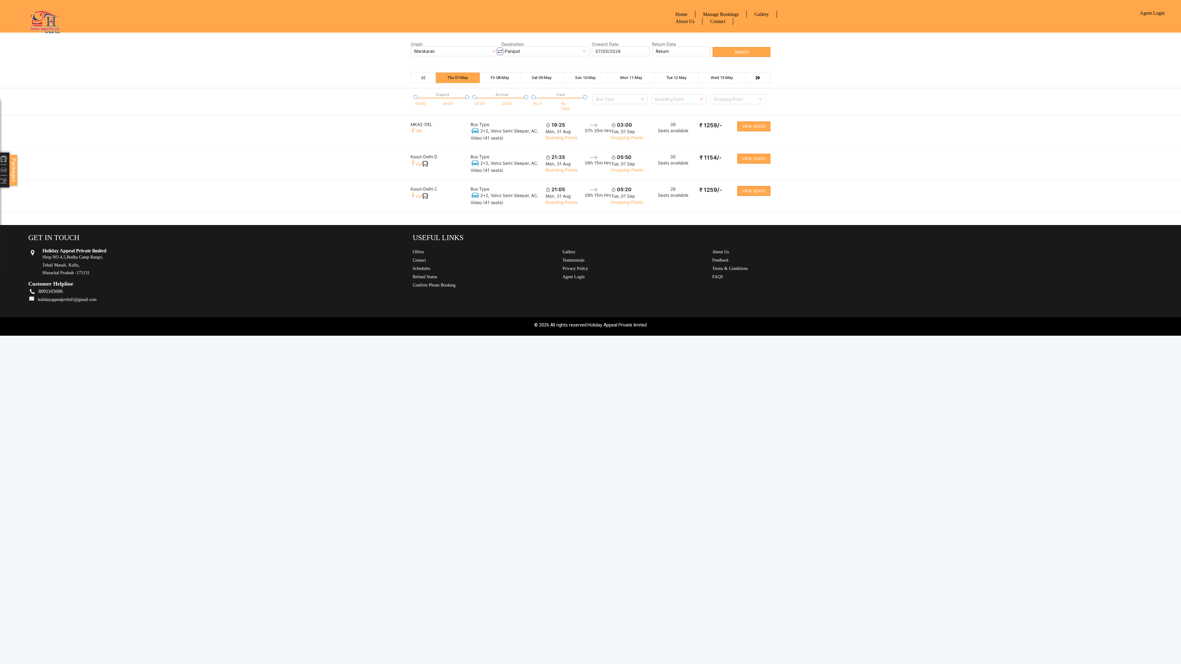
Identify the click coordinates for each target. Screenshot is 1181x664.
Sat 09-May (541, 77)
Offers (418, 252)
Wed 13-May (722, 77)
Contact (717, 21)
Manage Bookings (721, 14)
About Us (684, 21)
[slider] (414, 96)
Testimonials (573, 260)
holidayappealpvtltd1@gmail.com (67, 299)
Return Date (664, 44)
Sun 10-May (585, 77)
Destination (512, 44)
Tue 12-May (676, 77)
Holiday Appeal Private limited (617, 325)
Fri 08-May (500, 77)
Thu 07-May (457, 77)
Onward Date (605, 44)
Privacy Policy (575, 268)
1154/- (711, 157)
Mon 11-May (631, 77)
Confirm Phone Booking (434, 285)
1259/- (710, 125)
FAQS (717, 277)
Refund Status (425, 277)
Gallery (761, 14)
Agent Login (1152, 13)
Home (681, 14)
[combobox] (620, 99)
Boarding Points (561, 137)
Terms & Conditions (730, 268)
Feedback (720, 260)
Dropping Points (627, 137)
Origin (417, 44)
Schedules (421, 268)
